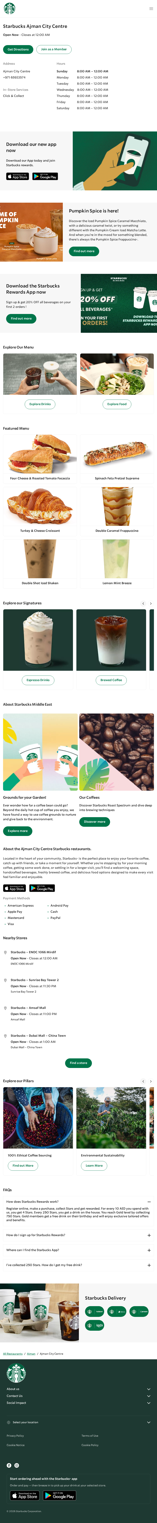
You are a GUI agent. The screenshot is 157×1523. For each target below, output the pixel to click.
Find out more (84, 251)
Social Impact (16, 1403)
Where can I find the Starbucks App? (32, 1250)
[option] (39, 649)
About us (13, 1389)
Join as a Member (54, 49)
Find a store (78, 1063)
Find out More (23, 1165)
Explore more (18, 831)
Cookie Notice (16, 1445)
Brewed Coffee (111, 680)
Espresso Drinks (38, 680)
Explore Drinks (40, 404)
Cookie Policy (90, 1445)
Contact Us (14, 1396)
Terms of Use (90, 1436)
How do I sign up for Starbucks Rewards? (35, 1235)
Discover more (94, 821)
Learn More (94, 1165)
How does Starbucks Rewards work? (32, 1201)
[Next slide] (151, 603)
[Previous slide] (143, 603)
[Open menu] (151, 9)
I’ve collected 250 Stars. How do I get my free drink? (44, 1265)
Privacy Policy (15, 1436)
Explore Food (116, 404)
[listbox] (78, 649)
